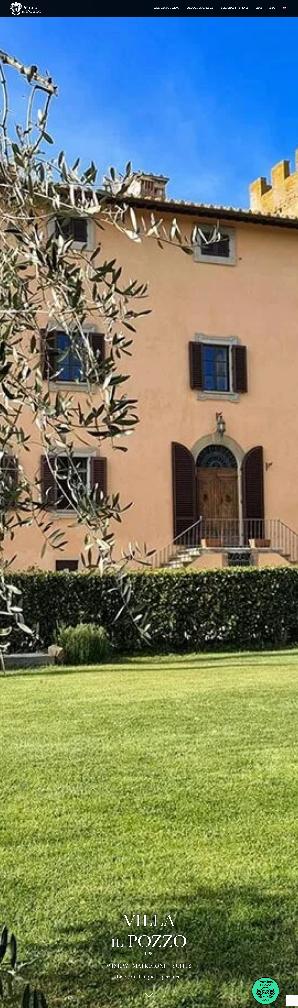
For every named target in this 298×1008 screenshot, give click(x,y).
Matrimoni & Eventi (234, 7)
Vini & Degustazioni (165, 7)
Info (272, 7)
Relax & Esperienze (200, 7)
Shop (259, 7)
